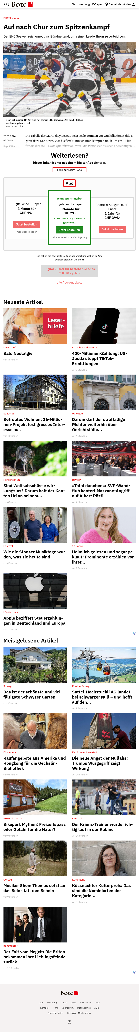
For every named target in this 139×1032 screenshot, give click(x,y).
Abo (74, 4)
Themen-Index (56, 1013)
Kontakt (44, 1007)
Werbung (84, 4)
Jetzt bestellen (26, 224)
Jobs (73, 1002)
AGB (96, 1007)
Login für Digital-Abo (69, 169)
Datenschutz (84, 1007)
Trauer (64, 1002)
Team (55, 1007)
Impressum (68, 1007)
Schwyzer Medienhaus (79, 1013)
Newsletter (86, 1002)
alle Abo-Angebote (69, 282)
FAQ (97, 1002)
